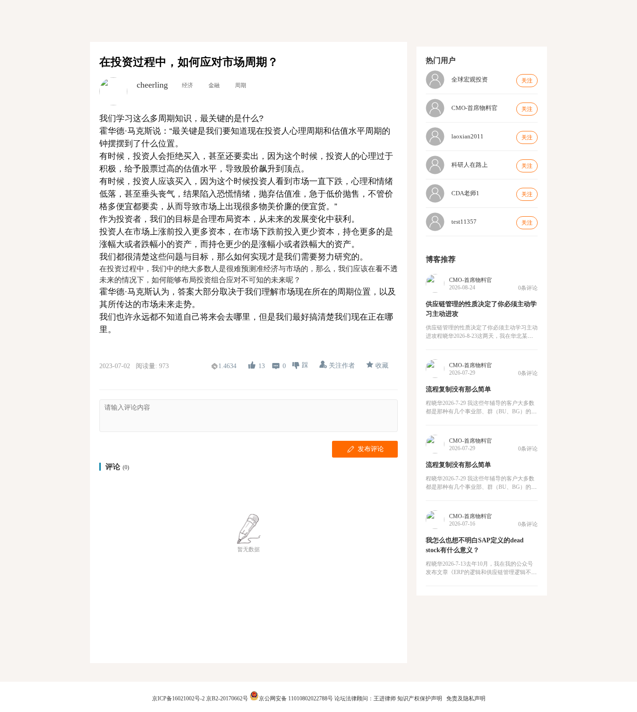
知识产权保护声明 (419, 698)
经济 (187, 85)
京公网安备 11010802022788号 (296, 698)
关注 (527, 80)
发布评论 (371, 448)
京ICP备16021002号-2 (178, 698)
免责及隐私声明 (465, 698)
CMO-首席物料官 (470, 280)
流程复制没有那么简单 (458, 389)
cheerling (152, 84)
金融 (214, 85)
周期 (240, 85)
